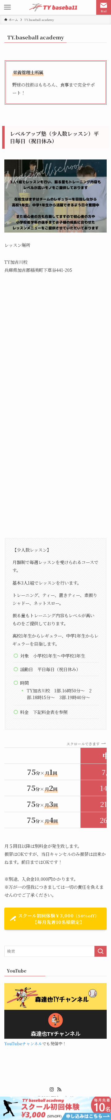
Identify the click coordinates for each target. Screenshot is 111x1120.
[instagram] (52, 1089)
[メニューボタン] (7, 7)
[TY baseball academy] (55, 7)
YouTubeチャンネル (23, 1043)
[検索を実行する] (100, 951)
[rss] (59, 1089)
